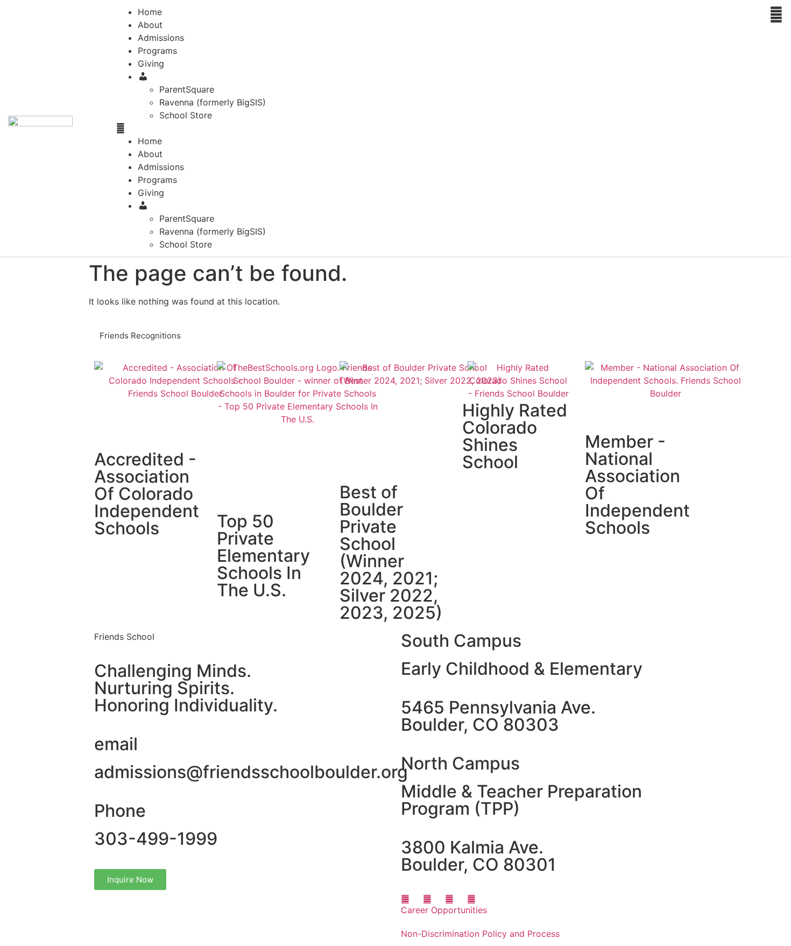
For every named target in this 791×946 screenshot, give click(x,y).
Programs (157, 50)
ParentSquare (186, 89)
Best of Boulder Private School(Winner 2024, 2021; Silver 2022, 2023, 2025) (391, 552)
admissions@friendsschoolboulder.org (251, 771)
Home (150, 141)
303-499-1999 (155, 838)
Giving (151, 63)
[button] (439, 128)
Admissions (161, 37)
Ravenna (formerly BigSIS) (212, 102)
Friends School (124, 636)
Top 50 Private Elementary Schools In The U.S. (263, 556)
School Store (185, 115)
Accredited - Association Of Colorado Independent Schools (146, 494)
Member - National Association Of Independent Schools (637, 484)
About (150, 24)
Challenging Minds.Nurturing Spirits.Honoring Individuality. (186, 688)
